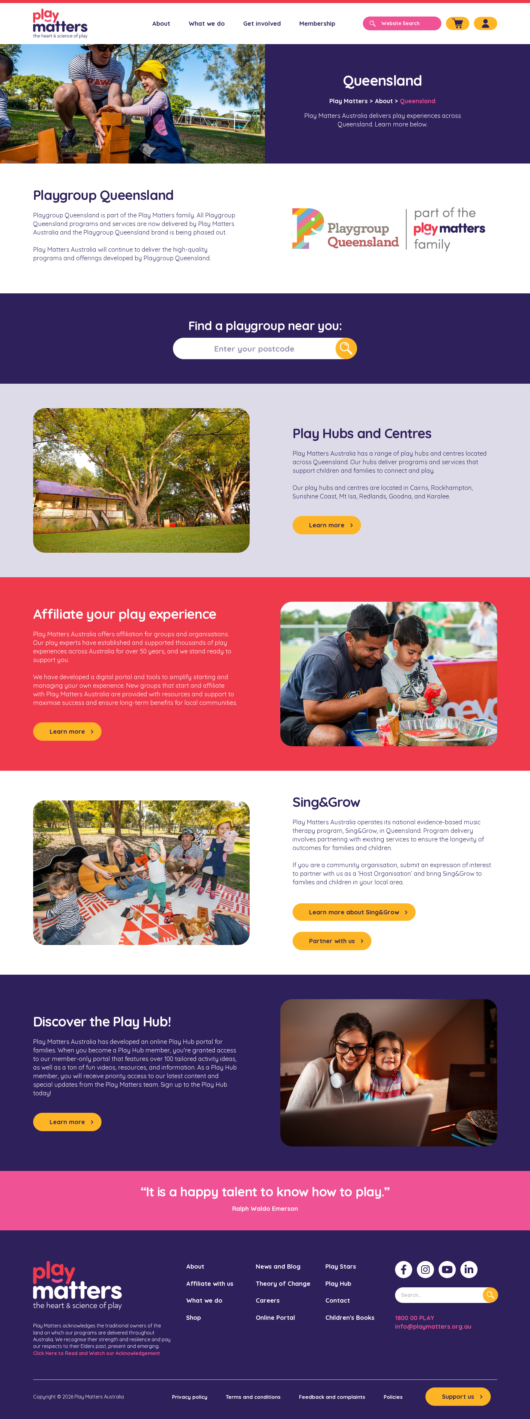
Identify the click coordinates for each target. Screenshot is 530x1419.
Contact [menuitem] (337, 1300)
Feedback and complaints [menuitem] (332, 1397)
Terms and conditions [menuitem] (253, 1397)
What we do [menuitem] (207, 23)
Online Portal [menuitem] (275, 1317)
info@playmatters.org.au (433, 1326)
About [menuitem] (161, 23)
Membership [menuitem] (317, 23)
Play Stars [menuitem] (340, 1266)
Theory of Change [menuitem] (283, 1283)
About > (386, 101)
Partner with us (332, 941)
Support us (458, 1396)
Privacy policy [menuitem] (189, 1397)
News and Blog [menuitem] (278, 1266)
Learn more (326, 525)
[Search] (490, 1295)
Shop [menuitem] (193, 1317)
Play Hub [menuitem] (338, 1283)
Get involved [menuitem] (262, 23)
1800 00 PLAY (414, 1318)
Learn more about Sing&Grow (354, 912)
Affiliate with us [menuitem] (209, 1283)
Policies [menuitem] (393, 1397)
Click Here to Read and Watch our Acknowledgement (96, 1353)
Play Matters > (351, 101)
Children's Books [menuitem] (349, 1317)
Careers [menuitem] (268, 1300)
